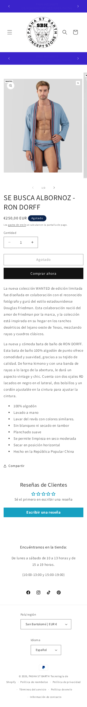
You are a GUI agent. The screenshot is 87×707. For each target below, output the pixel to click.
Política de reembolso (34, 682)
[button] (9, 32)
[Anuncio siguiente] (78, 6)
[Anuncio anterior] (9, 6)
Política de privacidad (67, 682)
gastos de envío (17, 224)
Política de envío (61, 689)
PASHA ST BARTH (39, 676)
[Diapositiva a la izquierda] (33, 187)
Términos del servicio (32, 689)
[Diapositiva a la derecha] (54, 187)
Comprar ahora (43, 273)
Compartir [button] (16, 466)
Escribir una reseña (43, 512)
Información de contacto (45, 697)
